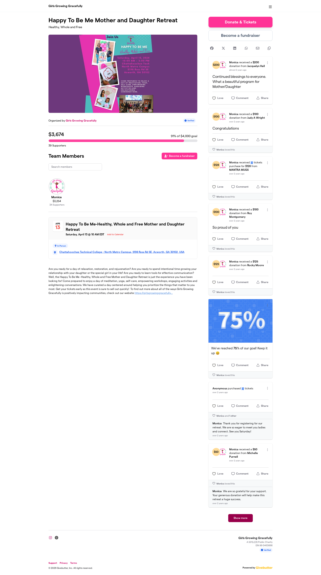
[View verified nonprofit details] (189, 120)
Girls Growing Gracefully (65, 6)
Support (52, 563)
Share (264, 98)
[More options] (267, 62)
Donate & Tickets (240, 22)
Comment (242, 98)
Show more (240, 518)
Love (220, 98)
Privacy (64, 563)
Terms (73, 563)
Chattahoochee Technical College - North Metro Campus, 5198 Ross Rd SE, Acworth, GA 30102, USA (121, 252)
